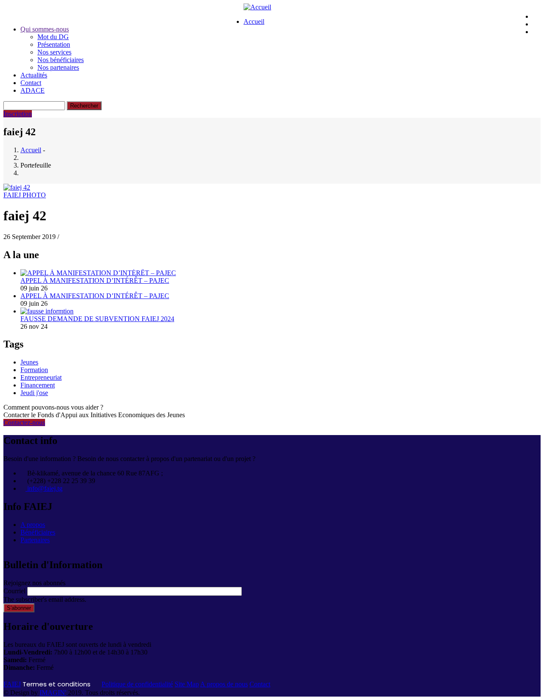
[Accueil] (257, 7)
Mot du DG (53, 36)
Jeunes (29, 362)
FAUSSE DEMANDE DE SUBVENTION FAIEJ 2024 (97, 318)
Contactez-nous (24, 422)
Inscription (17, 113)
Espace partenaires (58, 14)
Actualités (33, 75)
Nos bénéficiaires (60, 59)
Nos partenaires (58, 67)
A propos (32, 524)
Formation (34, 369)
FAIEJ (12, 684)
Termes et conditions (57, 684)
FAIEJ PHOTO (24, 195)
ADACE (32, 90)
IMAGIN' (53, 692)
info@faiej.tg (44, 488)
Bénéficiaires (37, 532)
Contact (30, 82)
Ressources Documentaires (200, 14)
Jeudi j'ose (34, 392)
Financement (37, 385)
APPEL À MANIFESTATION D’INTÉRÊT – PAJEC (94, 280)
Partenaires (35, 539)
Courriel (14, 591)
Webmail (122, 14)
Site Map (187, 684)
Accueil (254, 21)
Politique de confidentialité (137, 684)
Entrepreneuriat (41, 377)
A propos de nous (224, 684)
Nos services (54, 52)
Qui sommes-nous (44, 29)
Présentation (53, 44)
